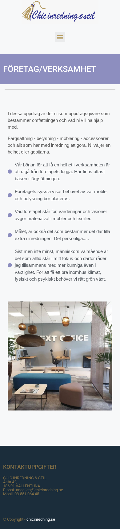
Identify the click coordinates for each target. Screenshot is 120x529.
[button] (60, 37)
